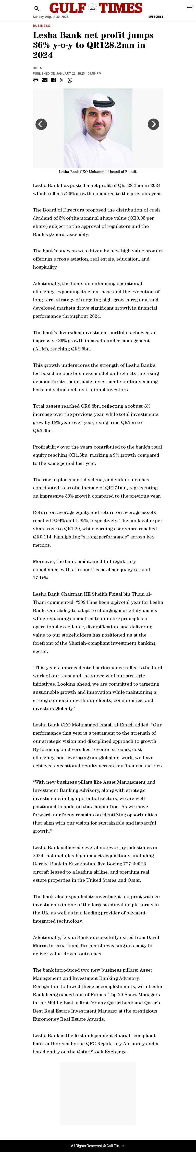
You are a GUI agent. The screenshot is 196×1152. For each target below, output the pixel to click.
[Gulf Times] (96, 12)
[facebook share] (53, 80)
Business (41, 26)
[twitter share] (61, 80)
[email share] (44, 80)
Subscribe (155, 16)
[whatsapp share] (70, 80)
